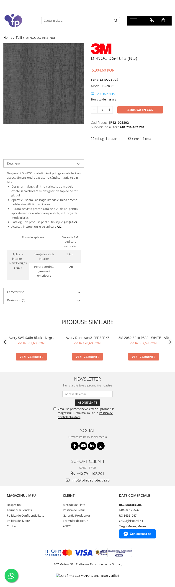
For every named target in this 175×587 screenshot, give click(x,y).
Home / (9, 37)
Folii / (20, 37)
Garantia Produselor (76, 515)
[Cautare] (116, 20)
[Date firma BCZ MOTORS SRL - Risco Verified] (87, 575)
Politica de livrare (18, 521)
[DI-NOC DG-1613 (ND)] (43, 83)
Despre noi (14, 505)
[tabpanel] (43, 83)
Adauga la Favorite (107, 138)
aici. (75, 222)
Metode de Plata (74, 505)
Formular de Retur (75, 521)
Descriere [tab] (13, 163)
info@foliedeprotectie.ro (90, 480)
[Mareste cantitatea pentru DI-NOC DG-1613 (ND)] (109, 109)
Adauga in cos (140, 110)
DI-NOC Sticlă (109, 79)
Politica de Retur (74, 510)
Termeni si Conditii (19, 510)
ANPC (67, 526)
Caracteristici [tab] (15, 292)
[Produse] (134, 21)
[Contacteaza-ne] (152, 20)
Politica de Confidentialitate (25, 515)
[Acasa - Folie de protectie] (18, 20)
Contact (12, 526)
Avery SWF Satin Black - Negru (31, 337)
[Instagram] (101, 446)
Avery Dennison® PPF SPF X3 (87, 337)
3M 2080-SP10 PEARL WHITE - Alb (143, 337)
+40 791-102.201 (90, 473)
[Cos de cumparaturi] (163, 20)
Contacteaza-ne (140, 534)
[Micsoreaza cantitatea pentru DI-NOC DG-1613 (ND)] (94, 109)
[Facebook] (75, 446)
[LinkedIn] (92, 446)
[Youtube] (83, 446)
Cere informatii (142, 138)
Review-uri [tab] (16, 300)
